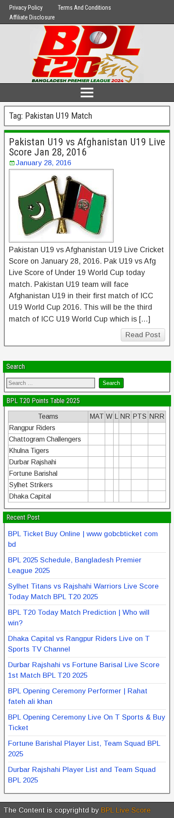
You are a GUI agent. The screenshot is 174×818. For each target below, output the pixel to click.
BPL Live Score (126, 810)
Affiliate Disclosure (32, 17)
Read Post (142, 335)
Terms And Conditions (84, 7)
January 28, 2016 (43, 163)
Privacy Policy (26, 7)
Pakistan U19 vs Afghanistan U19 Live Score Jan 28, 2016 (87, 147)
